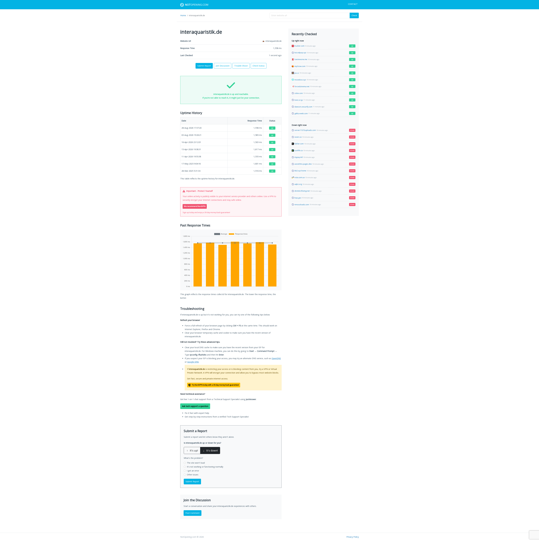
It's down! (210, 450)
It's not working (205, 466)
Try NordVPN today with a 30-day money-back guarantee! (215, 385)
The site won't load (196, 462)
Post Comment (192, 513)
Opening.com (196, 4)
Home (183, 15)
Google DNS (193, 362)
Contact (353, 4)
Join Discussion (222, 65)
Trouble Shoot (241, 65)
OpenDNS (276, 358)
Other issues (192, 474)
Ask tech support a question (195, 406)
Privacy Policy (352, 537)
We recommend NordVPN (194, 206)
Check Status (259, 65)
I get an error (193, 470)
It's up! (192, 450)
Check (354, 15)
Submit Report (204, 65)
